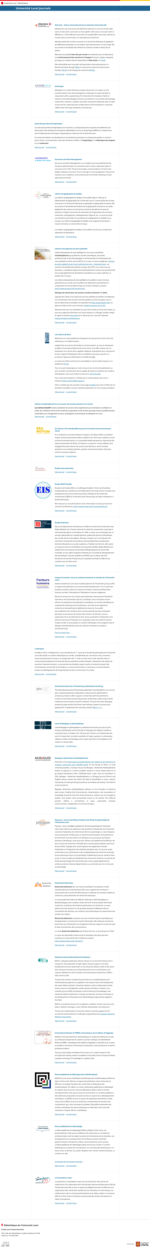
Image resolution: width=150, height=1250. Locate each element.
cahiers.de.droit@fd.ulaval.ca (73, 381)
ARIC (77, 67)
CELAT (64, 70)
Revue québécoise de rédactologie (68, 1126)
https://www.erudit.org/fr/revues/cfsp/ (70, 288)
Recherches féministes (64, 883)
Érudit (103, 60)
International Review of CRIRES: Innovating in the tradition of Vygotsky (84, 1033)
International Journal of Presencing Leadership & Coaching (79, 686)
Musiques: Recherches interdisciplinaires (71, 758)
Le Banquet (39, 649)
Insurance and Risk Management (68, 159)
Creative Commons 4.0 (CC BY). (95, 305)
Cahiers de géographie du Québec (68, 194)
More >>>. (97, 707)
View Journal (59, 74)
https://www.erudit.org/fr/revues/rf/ (69, 941)
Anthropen (59, 86)
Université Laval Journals (33, 8)
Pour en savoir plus (62, 632)
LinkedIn (92, 385)
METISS (92, 70)
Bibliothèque (23, 3)
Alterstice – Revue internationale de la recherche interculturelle (81, 25)
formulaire (74, 315)
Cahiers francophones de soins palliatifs (71, 249)
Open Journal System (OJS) (100, 303)
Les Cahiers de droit (63, 334)
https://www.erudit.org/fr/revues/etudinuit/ (90, 506)
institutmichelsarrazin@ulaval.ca (67, 318)
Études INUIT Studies (63, 484)
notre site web (95, 374)
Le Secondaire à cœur (63, 1178)
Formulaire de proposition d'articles (68, 1162)
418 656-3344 (13, 1236)
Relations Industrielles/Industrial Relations (72, 957)
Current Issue (71, 74)
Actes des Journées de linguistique (48, 124)
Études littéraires (62, 523)
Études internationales (64, 468)
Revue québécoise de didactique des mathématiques (76, 1074)
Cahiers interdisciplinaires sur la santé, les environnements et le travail (64, 404)
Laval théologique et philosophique (69, 723)
